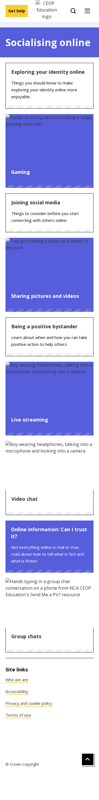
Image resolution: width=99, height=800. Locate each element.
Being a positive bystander (44, 326)
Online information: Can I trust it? (49, 532)
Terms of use (18, 715)
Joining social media (35, 202)
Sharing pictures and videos (45, 296)
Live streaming (29, 419)
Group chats (26, 636)
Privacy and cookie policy (29, 703)
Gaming (20, 172)
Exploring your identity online (48, 72)
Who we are (17, 679)
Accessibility (17, 691)
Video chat (24, 499)
